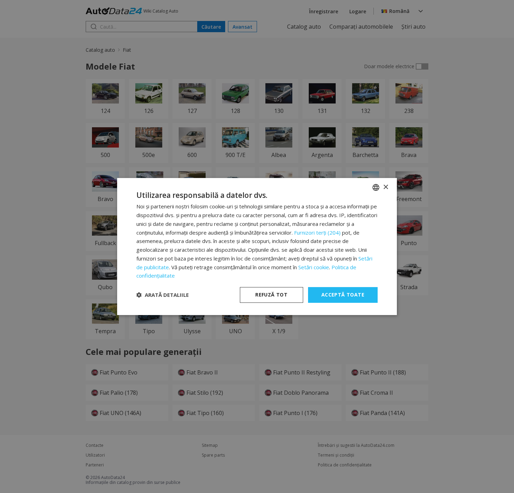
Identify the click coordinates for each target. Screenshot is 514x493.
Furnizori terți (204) (317, 232)
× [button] (385, 187)
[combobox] (375, 187)
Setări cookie (313, 267)
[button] (162, 295)
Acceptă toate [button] (342, 294)
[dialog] (257, 246)
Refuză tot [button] (271, 294)
